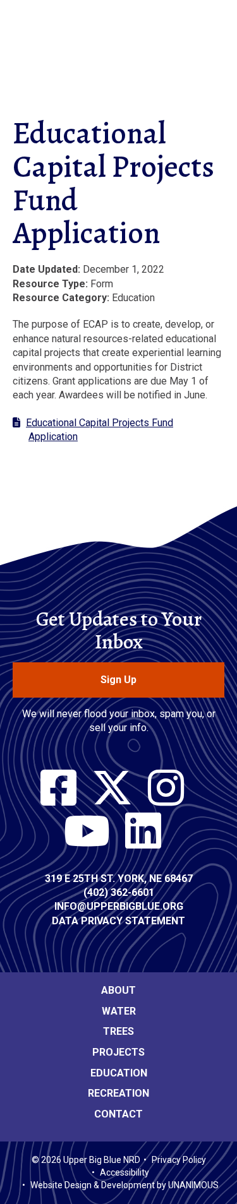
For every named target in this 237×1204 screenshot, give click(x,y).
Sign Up (118, 680)
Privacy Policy (179, 1160)
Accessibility (124, 1172)
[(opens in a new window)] (58, 788)
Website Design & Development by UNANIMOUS (124, 1185)
